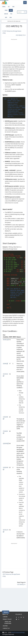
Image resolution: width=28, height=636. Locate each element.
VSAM (6, 10)
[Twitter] (19, 617)
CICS (11, 10)
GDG (11, 17)
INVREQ (5, 339)
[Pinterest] (19, 619)
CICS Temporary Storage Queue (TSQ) (11, 575)
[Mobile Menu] (25, 2)
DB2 (13, 6)
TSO (11, 13)
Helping (5, 625)
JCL (9, 6)
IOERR (5, 363)
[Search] (25, 12)
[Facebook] (16, 617)
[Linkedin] (21, 617)
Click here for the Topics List (14, 21)
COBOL (3, 6)
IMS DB (6, 13)
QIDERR (5, 443)
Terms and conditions (7, 622)
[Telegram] (16, 619)
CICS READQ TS (20, 35)
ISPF (6, 17)
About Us (5, 614)
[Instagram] (24, 617)
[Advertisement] (15, 51)
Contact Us (6, 628)
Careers (5, 616)
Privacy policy (7, 619)
